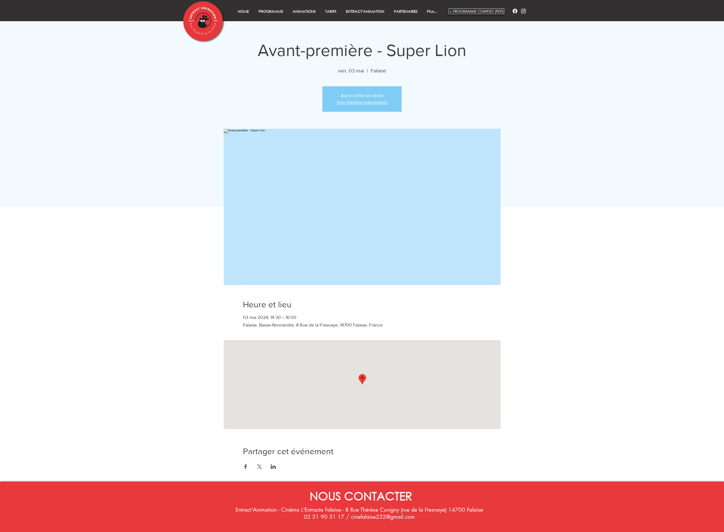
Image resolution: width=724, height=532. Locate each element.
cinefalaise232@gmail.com (383, 516)
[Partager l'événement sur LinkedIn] (273, 466)
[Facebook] (515, 11)
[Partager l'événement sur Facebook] (245, 466)
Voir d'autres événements (362, 102)
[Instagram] (523, 11)
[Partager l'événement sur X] (259, 466)
